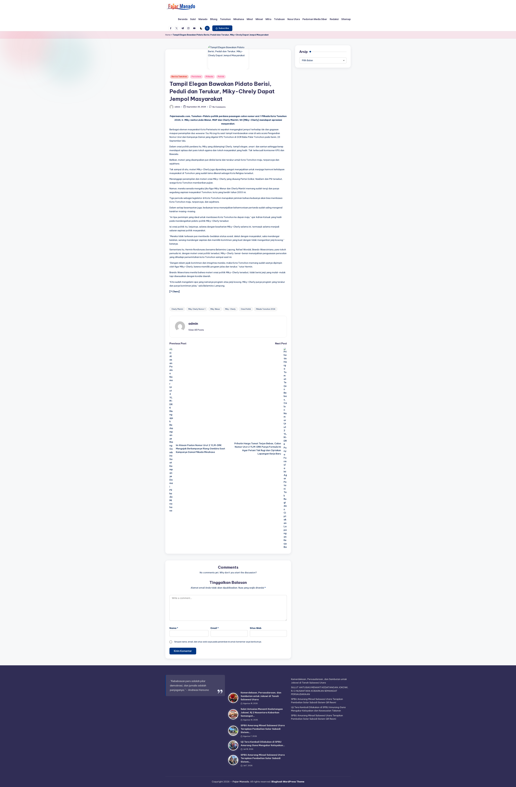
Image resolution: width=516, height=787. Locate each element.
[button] (222, 28)
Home (168, 35)
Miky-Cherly (230, 309)
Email (215, 628)
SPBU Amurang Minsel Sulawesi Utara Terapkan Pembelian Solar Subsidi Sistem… (263, 729)
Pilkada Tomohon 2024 (265, 309)
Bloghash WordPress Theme (287, 781)
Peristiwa (196, 77)
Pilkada (209, 77)
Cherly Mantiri (177, 309)
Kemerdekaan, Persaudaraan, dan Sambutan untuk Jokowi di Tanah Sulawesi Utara (261, 696)
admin (193, 323)
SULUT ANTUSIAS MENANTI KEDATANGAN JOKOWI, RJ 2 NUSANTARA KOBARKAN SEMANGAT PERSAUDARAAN (319, 691)
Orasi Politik (246, 309)
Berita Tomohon (179, 77)
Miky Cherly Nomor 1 (196, 309)
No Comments (219, 107)
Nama (173, 628)
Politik (221, 77)
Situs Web (255, 628)
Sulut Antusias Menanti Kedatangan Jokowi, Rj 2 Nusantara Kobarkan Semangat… (262, 712)
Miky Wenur (215, 309)
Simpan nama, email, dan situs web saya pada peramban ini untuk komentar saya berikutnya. (217, 641)
